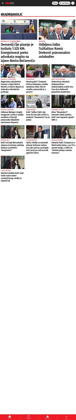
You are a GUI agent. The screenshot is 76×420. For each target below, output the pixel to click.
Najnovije (28, 418)
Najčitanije (47, 418)
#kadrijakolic (12, 14)
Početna (9, 418)
